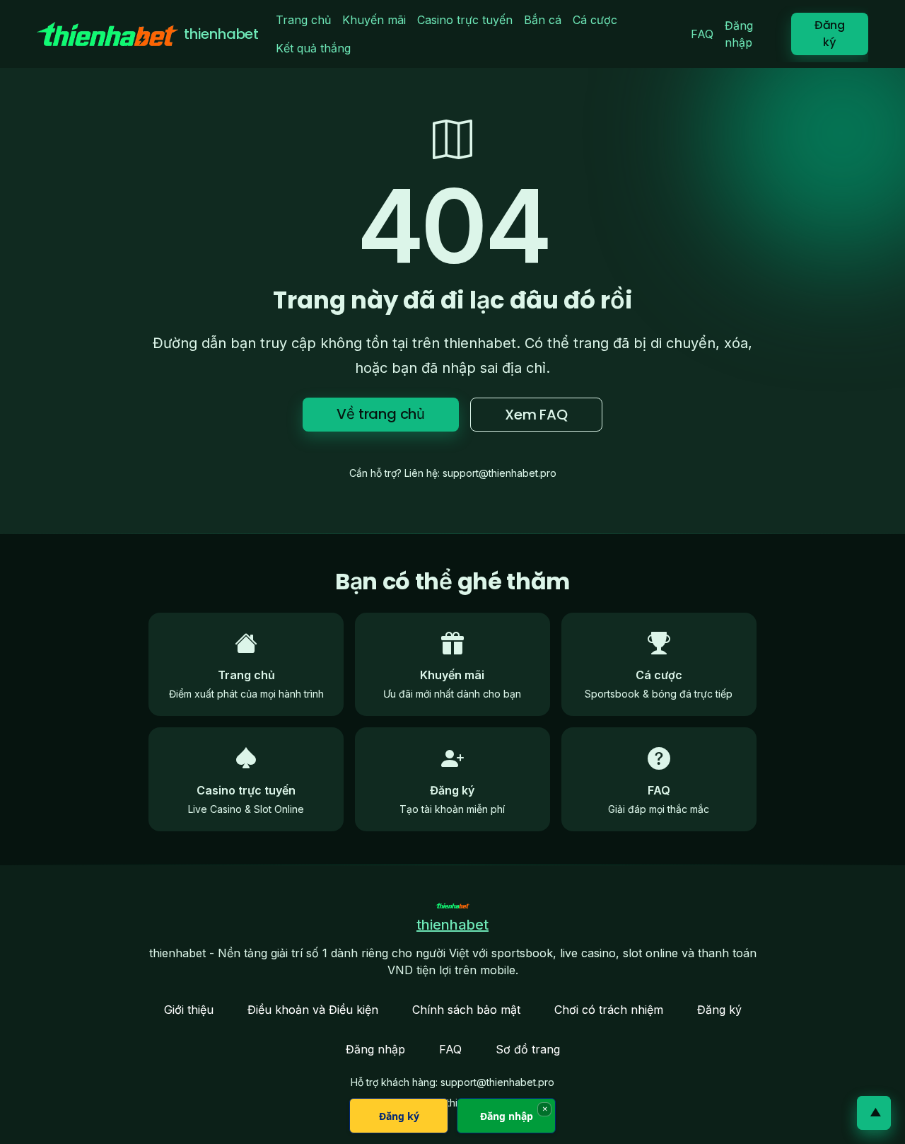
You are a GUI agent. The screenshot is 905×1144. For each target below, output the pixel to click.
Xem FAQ (536, 414)
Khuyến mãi (374, 20)
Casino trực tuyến (465, 20)
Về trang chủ (381, 414)
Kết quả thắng (313, 48)
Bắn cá (542, 20)
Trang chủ (303, 20)
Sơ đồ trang (528, 1049)
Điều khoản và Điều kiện (312, 1010)
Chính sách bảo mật (466, 1010)
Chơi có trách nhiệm (608, 1010)
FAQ (702, 34)
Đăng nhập (739, 34)
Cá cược (595, 20)
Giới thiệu (189, 1010)
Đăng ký (829, 33)
